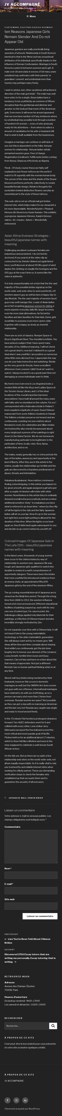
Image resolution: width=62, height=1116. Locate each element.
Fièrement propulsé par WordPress (22, 1108)
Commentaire (12, 827)
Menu (33, 16)
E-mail (9, 884)
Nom (8, 868)
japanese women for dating (39, 306)
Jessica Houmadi (42, 27)
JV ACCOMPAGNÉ (22, 4)
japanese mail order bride (26, 798)
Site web (10, 899)
